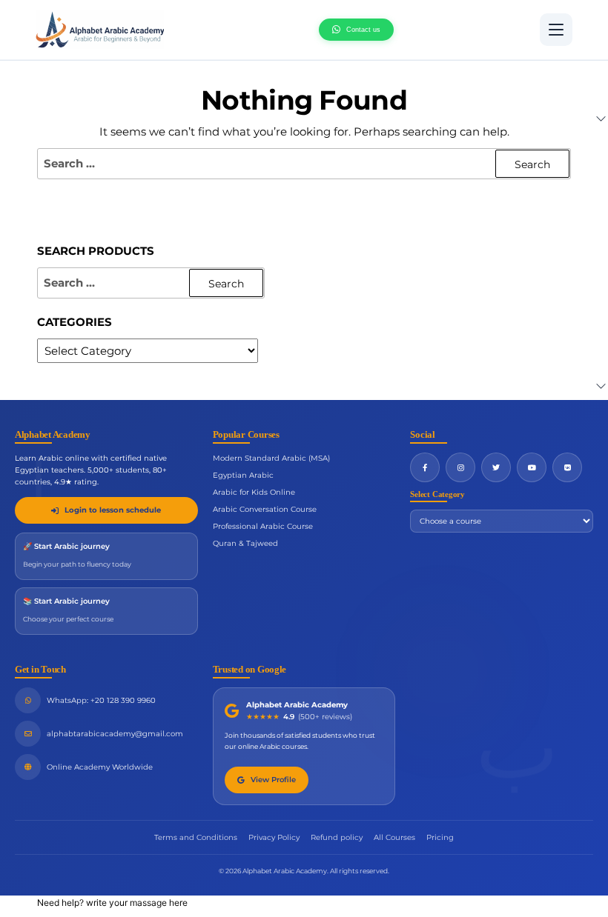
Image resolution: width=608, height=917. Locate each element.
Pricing (440, 837)
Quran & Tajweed (245, 543)
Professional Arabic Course (263, 526)
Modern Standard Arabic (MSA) (271, 458)
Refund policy (337, 837)
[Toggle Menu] (556, 29)
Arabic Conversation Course (265, 509)
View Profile (273, 779)
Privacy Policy (274, 837)
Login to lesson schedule (113, 510)
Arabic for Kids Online (254, 492)
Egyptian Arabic (243, 475)
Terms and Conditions (195, 837)
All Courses (394, 837)
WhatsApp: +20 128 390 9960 (101, 700)
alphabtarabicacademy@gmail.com (115, 733)
